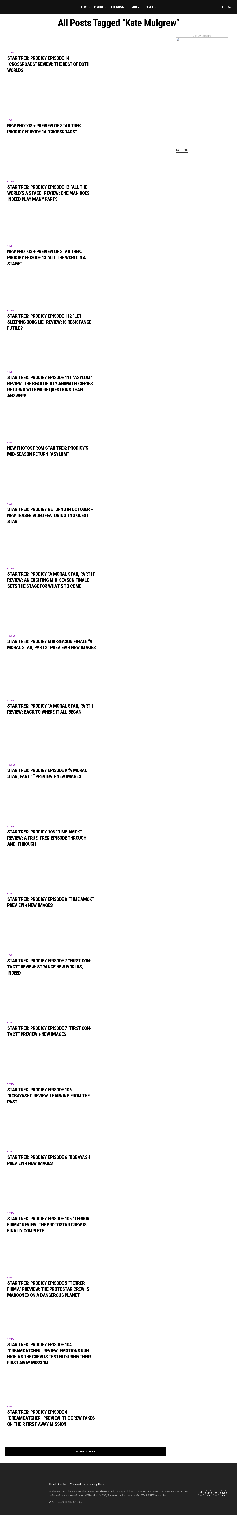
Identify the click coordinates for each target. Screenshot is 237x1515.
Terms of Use (78, 1484)
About (52, 1484)
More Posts (85, 1451)
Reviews (99, 7)
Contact (63, 1484)
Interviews (117, 7)
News (84, 7)
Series (150, 7)
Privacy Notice (97, 1484)
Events (134, 7)
